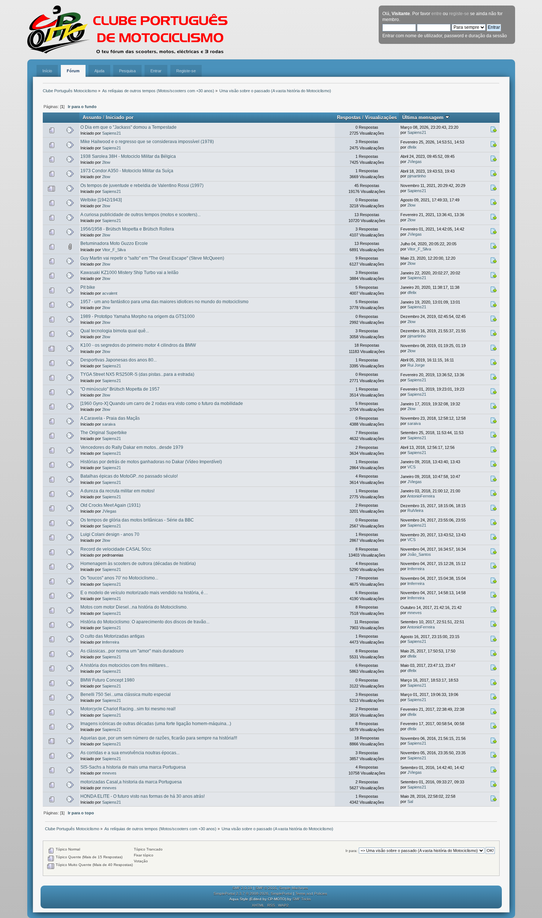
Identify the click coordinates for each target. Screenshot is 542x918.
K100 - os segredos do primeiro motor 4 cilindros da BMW (138, 345)
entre (436, 13)
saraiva (108, 424)
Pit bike (87, 287)
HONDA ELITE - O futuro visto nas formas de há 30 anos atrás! (142, 796)
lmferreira (415, 569)
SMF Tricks (301, 899)
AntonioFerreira (421, 496)
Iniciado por (119, 117)
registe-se (459, 13)
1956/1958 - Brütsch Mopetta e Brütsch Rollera (127, 229)
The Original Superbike (103, 432)
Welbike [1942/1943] (101, 199)
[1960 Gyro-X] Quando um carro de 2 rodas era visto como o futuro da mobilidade (161, 403)
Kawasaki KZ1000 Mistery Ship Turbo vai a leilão (129, 272)
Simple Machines (293, 888)
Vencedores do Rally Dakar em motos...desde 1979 (131, 447)
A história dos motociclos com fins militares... (124, 665)
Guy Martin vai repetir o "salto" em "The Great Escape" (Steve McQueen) (152, 258)
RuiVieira (415, 510)
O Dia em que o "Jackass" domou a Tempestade (128, 127)
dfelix (412, 147)
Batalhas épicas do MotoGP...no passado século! (129, 476)
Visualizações (381, 117)
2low (106, 162)
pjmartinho (416, 176)
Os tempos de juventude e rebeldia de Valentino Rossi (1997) (142, 185)
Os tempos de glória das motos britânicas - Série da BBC (137, 520)
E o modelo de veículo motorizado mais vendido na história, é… (144, 592)
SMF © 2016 (266, 888)
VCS (411, 467)
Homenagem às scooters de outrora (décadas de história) (138, 563)
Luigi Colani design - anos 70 (109, 534)
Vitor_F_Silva (114, 249)
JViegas (414, 161)
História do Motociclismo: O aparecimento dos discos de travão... (144, 621)
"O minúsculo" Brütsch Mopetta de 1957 (120, 389)
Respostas (349, 117)
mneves (414, 612)
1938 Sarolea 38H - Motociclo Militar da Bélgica (128, 156)
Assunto (92, 117)
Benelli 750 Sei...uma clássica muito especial (125, 694)
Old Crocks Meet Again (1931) (110, 505)
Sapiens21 (111, 133)
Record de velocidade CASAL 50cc (115, 549)
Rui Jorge (416, 365)
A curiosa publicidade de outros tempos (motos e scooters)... (140, 214)
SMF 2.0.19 (242, 888)
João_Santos (419, 554)
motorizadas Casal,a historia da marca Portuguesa (131, 781)
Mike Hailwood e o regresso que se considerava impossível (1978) (147, 141)
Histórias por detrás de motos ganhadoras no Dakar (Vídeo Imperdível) (151, 461)
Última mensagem (423, 117)
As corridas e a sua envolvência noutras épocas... (130, 752)
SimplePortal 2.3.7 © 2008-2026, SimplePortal (252, 893)
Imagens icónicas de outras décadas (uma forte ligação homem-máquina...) (155, 723)
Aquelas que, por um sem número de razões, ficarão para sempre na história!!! (158, 738)
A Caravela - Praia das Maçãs (110, 418)
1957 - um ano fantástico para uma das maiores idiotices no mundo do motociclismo (164, 301)
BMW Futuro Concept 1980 (107, 680)
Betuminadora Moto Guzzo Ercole (114, 243)
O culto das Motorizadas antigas (112, 636)
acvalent (109, 293)
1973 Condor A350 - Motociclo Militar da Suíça (126, 170)
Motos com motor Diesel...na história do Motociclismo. (134, 607)
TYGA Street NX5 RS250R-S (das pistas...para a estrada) (137, 374)
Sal (410, 801)
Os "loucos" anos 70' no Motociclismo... (119, 578)
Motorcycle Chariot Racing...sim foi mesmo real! (128, 708)
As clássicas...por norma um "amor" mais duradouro (132, 651)
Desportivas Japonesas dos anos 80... (118, 360)
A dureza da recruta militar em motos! (117, 490)
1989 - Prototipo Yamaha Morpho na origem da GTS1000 (137, 316)
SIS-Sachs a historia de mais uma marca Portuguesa (133, 767)
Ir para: (351, 851)
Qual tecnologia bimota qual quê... (114, 330)
